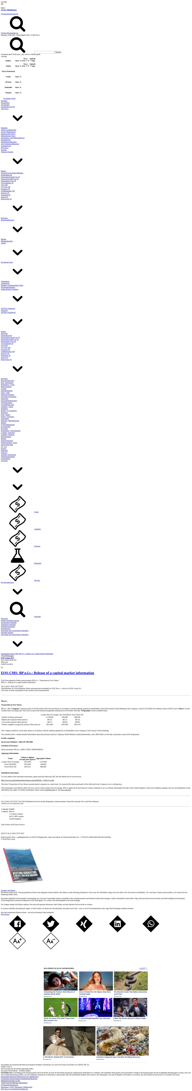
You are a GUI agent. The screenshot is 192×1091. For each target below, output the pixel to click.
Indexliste (4, 334)
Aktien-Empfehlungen (23, 1079)
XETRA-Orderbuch (8, 308)
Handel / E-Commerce (9, 411)
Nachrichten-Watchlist (8, 623)
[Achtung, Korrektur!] (22, 888)
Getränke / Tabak (7, 407)
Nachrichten (5, 103)
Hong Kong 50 (6, 199)
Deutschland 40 (6, 175)
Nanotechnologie (7, 441)
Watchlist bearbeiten (8, 627)
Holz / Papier (5, 415)
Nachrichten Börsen (8, 1079)
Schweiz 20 (5, 193)
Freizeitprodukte (6, 403)
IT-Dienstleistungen (8, 425)
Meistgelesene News (8, 136)
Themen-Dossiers (7, 152)
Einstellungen (5, 629)
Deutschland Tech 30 (8, 181)
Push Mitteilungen (7, 656)
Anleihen (37, 529)
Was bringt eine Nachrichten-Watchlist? (15, 631)
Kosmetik (4, 429)
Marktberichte (6, 140)
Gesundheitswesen (7, 405)
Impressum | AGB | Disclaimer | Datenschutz (16, 1087)
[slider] (4, 665)
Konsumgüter (5, 427)
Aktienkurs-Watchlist (8, 625)
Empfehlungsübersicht (9, 142)
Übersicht (4, 310)
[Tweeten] (51, 931)
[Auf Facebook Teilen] (17, 931)
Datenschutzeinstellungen (10, 1083)
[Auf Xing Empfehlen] (84, 931)
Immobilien (5, 419)
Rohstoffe (4, 451)
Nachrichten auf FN (8, 107)
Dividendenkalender (8, 287)
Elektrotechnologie (7, 395)
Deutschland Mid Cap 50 (10, 179)
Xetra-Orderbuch (18, 1077)
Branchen (4, 218)
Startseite (4, 101)
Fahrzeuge (4, 399)
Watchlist (37, 617)
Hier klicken (5, 914)
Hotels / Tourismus (7, 417)
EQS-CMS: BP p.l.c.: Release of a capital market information (47, 673)
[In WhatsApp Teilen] (151, 931)
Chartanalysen (6, 146)
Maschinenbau (6, 437)
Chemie (3, 389)
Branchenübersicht (7, 220)
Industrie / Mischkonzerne (10, 421)
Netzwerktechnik (7, 445)
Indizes (3, 171)
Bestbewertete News (8, 134)
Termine (4, 150)
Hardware (4, 413)
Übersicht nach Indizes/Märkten (12, 173)
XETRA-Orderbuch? (8, 312)
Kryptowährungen (7, 582)
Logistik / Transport (8, 433)
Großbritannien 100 (8, 191)
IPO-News (4, 148)
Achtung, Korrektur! (8, 890)
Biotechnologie (6, 387)
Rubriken (4, 128)
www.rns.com (66, 790)
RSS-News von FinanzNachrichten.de (14, 1089)
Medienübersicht (7, 241)
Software (4, 453)
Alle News (4, 109)
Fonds (36, 512)
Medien (3, 239)
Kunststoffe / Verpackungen (10, 431)
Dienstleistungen (7, 391)
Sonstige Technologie (8, 455)
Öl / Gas (4, 447)
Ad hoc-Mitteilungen (8, 10)
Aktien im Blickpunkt (8, 130)
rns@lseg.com (50, 790)
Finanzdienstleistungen (9, 401)
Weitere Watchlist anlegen (10, 621)
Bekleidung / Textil (7, 385)
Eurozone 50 (5, 189)
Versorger (4, 461)
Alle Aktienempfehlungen (10, 144)
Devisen (37, 580)
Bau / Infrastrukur (7, 383)
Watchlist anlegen (7, 633)
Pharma (3, 449)
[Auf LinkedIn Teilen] (117, 931)
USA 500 (4, 185)
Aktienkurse (5, 281)
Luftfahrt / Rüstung (7, 435)
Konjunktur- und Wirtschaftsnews (13, 138)
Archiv (3, 243)
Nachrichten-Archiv (13, 1081)
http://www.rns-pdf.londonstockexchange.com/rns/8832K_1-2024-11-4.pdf (27, 780)
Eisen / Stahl (5, 393)
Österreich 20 (5, 195)
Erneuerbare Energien (8, 397)
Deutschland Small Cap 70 (10, 177)
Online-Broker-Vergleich (9, 289)
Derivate (37, 546)
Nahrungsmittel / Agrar (9, 443)
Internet (3, 423)
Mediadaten (23, 1083)
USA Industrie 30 (7, 183)
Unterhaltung (5, 459)
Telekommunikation (8, 457)
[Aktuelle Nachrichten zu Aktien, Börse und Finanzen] (9, 14)
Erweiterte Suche (9, 98)
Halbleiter (4, 409)
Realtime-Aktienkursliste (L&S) (12, 285)
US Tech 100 (5, 187)
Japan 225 (4, 197)
